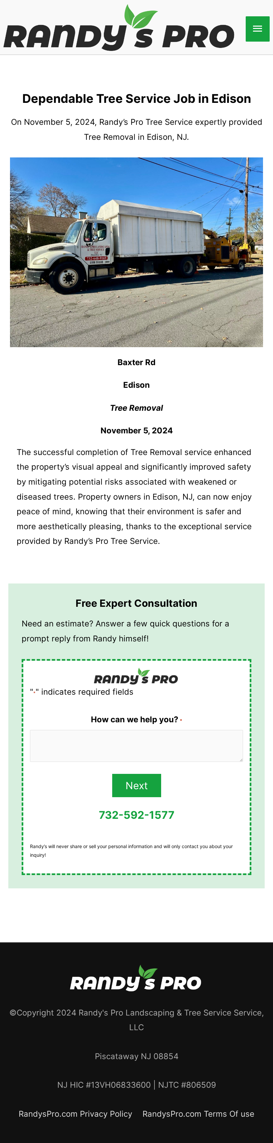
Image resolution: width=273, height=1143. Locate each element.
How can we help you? (136, 719)
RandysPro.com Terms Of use (198, 1114)
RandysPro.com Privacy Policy (75, 1114)
